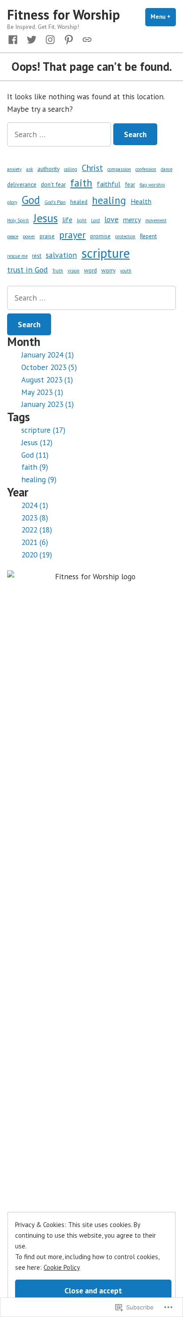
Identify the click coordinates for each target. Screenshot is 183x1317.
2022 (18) (36, 529)
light (82, 220)
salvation (61, 255)
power (29, 236)
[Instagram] (50, 39)
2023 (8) (34, 517)
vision (74, 271)
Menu (163, 16)
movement (156, 220)
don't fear (53, 184)
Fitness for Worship (63, 14)
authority (48, 169)
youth (125, 271)
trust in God (27, 269)
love (111, 219)
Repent (148, 236)
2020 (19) (36, 554)
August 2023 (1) (47, 379)
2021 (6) (34, 542)
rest (36, 256)
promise (100, 236)
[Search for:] (60, 134)
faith (81, 182)
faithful (108, 183)
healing (109, 200)
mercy (132, 219)
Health (141, 201)
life (67, 219)
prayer (72, 234)
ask (29, 169)
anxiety (14, 169)
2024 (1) (34, 505)
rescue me (17, 256)
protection (125, 236)
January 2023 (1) (47, 404)
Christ (92, 167)
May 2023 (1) (42, 392)
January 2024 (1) (47, 355)
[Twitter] (31, 39)
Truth (57, 271)
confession (145, 169)
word (90, 270)
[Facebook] (14, 39)
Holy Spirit (18, 220)
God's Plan (55, 202)
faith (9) (34, 467)
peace (12, 236)
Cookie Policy (62, 1267)
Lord (95, 220)
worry (108, 270)
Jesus (45, 218)
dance (166, 169)
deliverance (21, 184)
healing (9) (38, 479)
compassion (119, 169)
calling (70, 169)
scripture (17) (43, 430)
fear (130, 184)
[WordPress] (85, 39)
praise (47, 236)
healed (79, 202)
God (31, 200)
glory (12, 202)
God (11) (34, 455)
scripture (105, 252)
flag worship (152, 185)
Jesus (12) (36, 442)
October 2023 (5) (49, 367)
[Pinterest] (69, 39)
